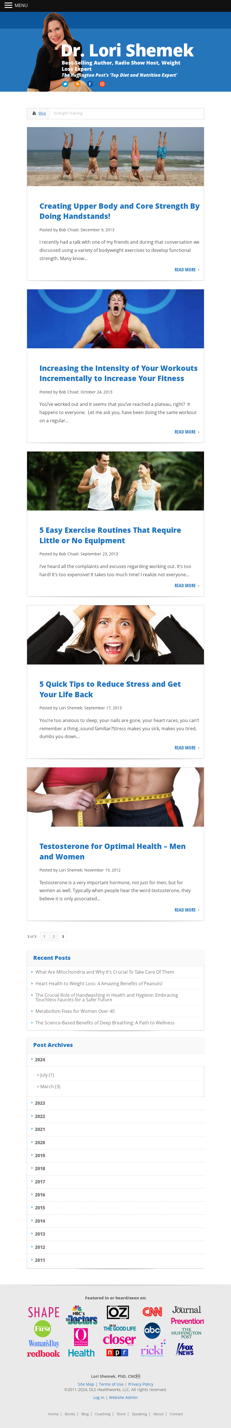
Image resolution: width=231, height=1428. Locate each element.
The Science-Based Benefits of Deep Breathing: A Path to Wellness (105, 1023)
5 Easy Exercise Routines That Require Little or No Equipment (110, 535)
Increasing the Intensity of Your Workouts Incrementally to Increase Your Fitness (118, 373)
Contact (176, 1414)
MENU (21, 5)
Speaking (139, 1414)
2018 (40, 1168)
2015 (40, 1208)
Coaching (102, 1414)
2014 (40, 1221)
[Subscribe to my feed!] (78, 86)
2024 (40, 1060)
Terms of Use (111, 1384)
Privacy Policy (140, 1384)
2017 (40, 1182)
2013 (40, 1234)
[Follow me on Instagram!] (103, 86)
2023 (40, 1103)
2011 (40, 1260)
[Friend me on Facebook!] (90, 86)
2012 (40, 1247)
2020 (40, 1142)
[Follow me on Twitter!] (66, 86)
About (158, 1414)
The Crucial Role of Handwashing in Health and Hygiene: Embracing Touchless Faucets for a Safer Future (106, 997)
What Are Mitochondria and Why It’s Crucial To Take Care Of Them (104, 972)
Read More (185, 269)
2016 (40, 1195)
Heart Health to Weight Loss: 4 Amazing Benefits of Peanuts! (99, 983)
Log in (99, 1397)
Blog (42, 113)
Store (121, 1414)
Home (53, 1414)
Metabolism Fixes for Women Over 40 (75, 1011)
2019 (40, 1155)
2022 (40, 1116)
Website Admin (123, 1397)
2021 (40, 1129)
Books (70, 1414)
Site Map (86, 1384)
